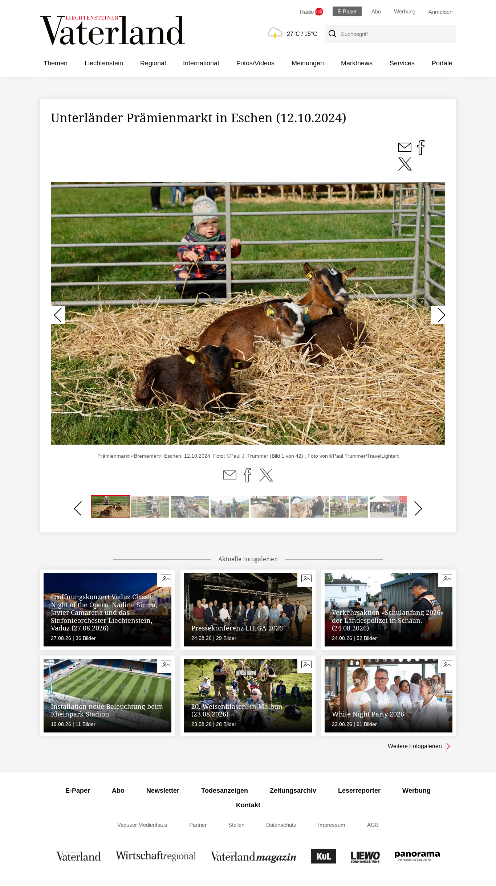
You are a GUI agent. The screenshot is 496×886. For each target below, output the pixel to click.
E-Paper (347, 11)
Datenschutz (281, 825)
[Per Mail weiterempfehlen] (229, 479)
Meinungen (308, 63)
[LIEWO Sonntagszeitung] (365, 861)
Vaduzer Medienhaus (142, 825)
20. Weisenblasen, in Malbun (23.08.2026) (236, 710)
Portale (442, 63)
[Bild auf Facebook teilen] (421, 151)
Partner (198, 825)
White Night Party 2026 (368, 714)
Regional (153, 63)
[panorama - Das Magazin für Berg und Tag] (417, 861)
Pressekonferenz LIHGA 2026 (237, 628)
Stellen (236, 825)
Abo (376, 11)
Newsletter (162, 790)
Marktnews (357, 63)
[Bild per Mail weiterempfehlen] (405, 151)
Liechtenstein (104, 63)
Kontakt (248, 805)
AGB (373, 825)
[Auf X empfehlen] (266, 479)
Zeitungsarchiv (293, 790)
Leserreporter (359, 790)
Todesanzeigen (224, 790)
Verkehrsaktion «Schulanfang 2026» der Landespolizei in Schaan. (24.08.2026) (388, 620)
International (201, 63)
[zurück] (58, 315)
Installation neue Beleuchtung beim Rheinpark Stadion (107, 710)
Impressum (331, 825)
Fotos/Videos (255, 63)
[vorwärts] (438, 315)
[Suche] (331, 33)
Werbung (404, 11)
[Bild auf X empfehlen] (404, 168)
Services (402, 63)
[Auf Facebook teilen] (247, 479)
